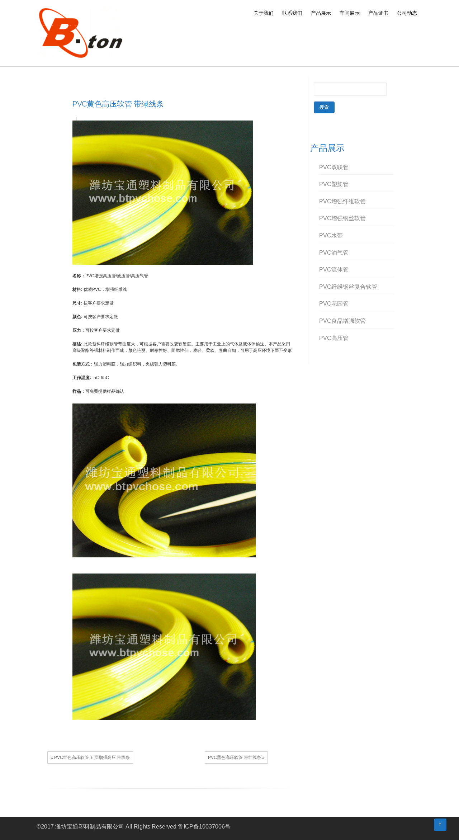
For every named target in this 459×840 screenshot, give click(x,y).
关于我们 (264, 13)
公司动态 (407, 13)
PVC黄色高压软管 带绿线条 (118, 103)
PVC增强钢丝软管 (342, 218)
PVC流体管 (334, 269)
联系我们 (292, 13)
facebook (157, 782)
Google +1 (179, 782)
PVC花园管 (334, 304)
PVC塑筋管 (334, 184)
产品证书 (378, 13)
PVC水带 (331, 235)
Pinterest (189, 782)
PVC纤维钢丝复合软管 (348, 287)
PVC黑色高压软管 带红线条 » (236, 757)
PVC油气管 (334, 253)
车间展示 (350, 13)
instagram (420, 827)
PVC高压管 (334, 338)
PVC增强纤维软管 (342, 201)
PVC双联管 (334, 167)
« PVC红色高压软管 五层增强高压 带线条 (90, 757)
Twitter (168, 782)
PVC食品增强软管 (342, 321)
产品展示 (321, 13)
